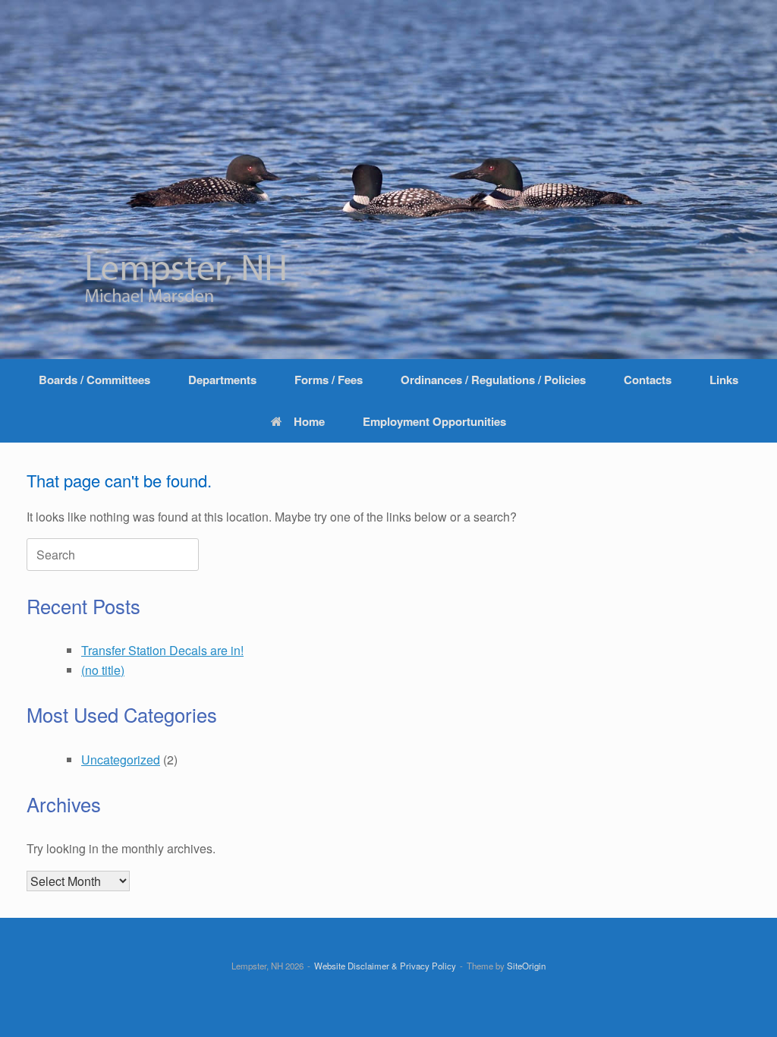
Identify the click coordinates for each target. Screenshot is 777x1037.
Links (723, 379)
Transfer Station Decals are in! (162, 650)
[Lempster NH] (388, 179)
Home (309, 421)
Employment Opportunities (434, 421)
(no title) (102, 670)
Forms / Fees (328, 379)
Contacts (648, 379)
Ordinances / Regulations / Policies (493, 379)
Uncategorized (120, 759)
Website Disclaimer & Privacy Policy (385, 966)
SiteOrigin (526, 966)
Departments (222, 379)
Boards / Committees (94, 379)
